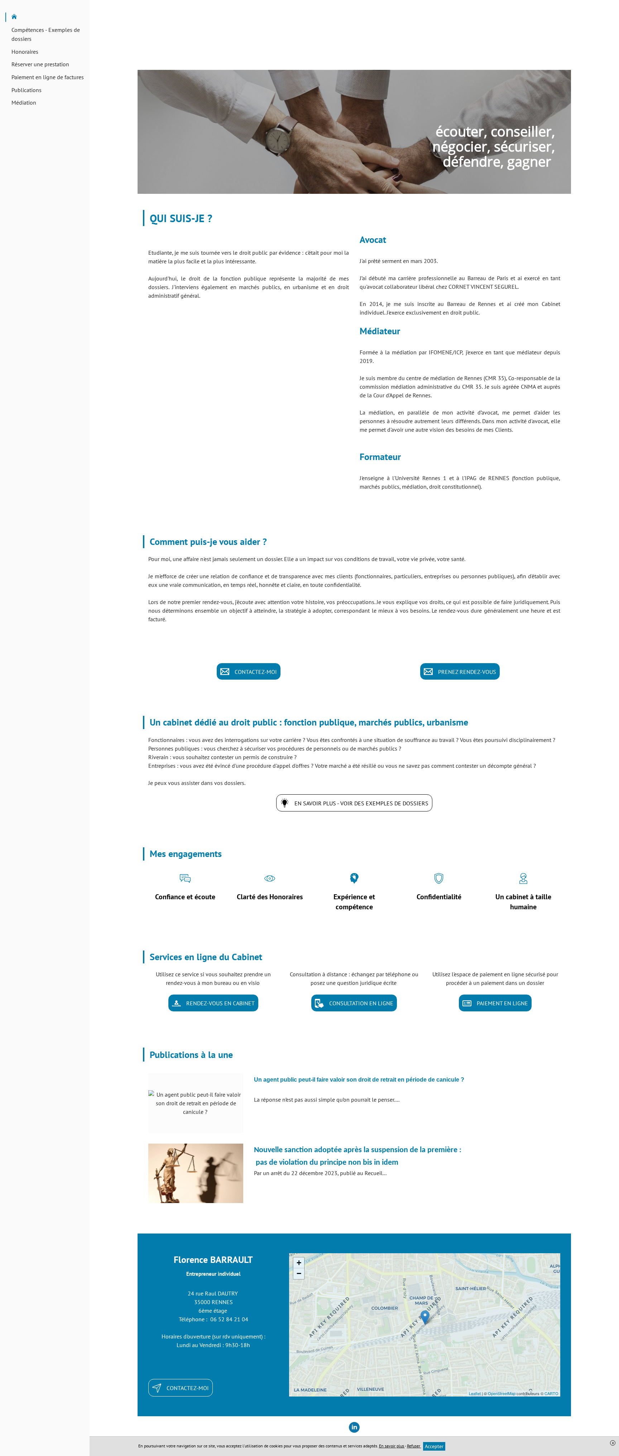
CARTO (551, 1393)
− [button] (299, 1273)
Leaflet (475, 1393)
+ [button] (299, 1262)
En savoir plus (392, 1445)
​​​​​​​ (359, 1080)
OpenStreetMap (501, 1393)
